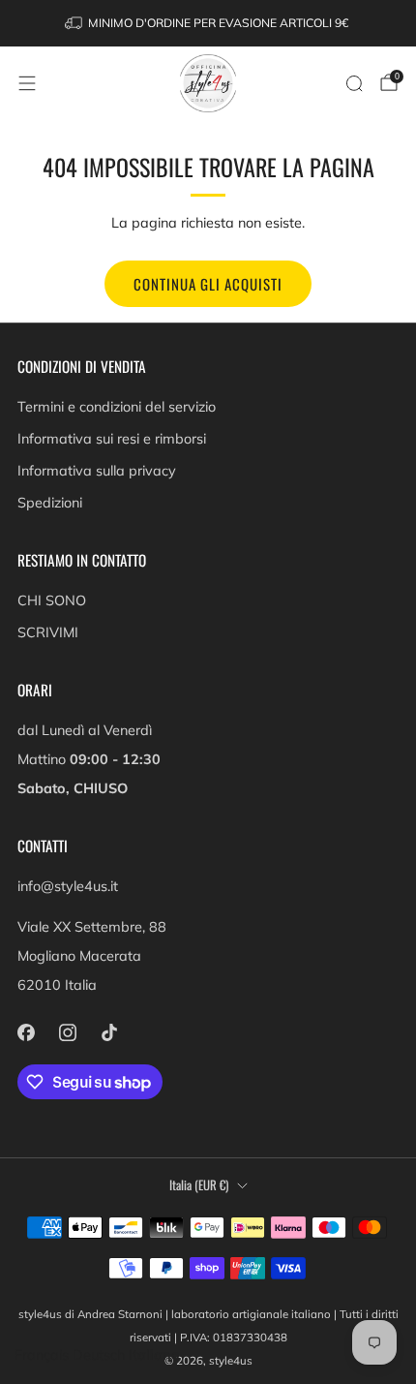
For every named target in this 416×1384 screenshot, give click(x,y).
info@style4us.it (67, 886)
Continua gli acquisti (208, 283)
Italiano (154, 1355)
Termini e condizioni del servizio (116, 406)
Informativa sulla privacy (96, 470)
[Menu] (27, 83)
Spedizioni (49, 502)
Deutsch (99, 1355)
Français (42, 1355)
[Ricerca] (354, 83)
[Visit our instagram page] (67, 1032)
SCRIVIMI (47, 632)
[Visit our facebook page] (25, 1032)
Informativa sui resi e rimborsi (111, 438)
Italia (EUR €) (198, 1185)
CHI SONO (51, 600)
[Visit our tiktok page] (109, 1032)
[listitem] (208, 23)
